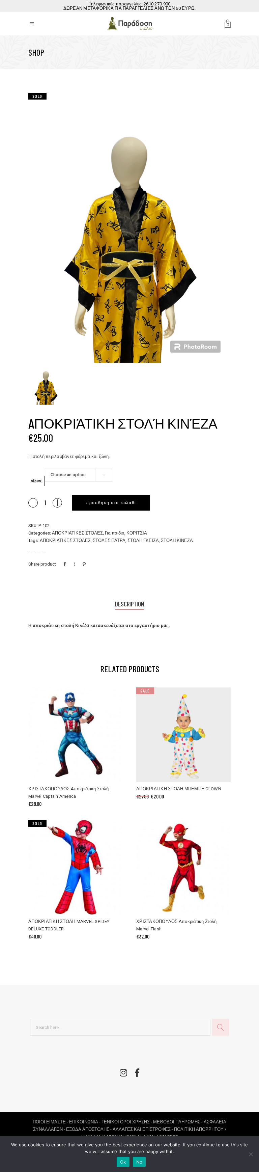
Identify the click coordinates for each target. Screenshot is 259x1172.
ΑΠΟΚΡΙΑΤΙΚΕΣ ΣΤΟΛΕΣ (77, 533)
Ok (123, 1162)
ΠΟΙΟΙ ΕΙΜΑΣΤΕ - (51, 1122)
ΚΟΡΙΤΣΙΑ (136, 533)
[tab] (129, 605)
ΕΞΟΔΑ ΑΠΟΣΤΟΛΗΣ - (89, 1129)
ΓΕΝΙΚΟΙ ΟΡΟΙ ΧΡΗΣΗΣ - (127, 1122)
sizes (36, 481)
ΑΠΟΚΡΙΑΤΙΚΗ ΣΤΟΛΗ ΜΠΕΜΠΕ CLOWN (178, 789)
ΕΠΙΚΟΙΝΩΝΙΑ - (85, 1122)
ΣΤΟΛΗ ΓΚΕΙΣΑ (143, 540)
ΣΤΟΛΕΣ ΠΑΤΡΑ (109, 540)
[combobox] (78, 475)
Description (129, 604)
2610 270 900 (157, 4)
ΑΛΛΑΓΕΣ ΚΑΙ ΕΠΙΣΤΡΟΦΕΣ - (143, 1129)
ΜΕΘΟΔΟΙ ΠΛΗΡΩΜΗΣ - (178, 1122)
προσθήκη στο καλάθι (111, 503)
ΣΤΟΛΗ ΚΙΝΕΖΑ (177, 540)
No (139, 1162)
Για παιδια (114, 533)
